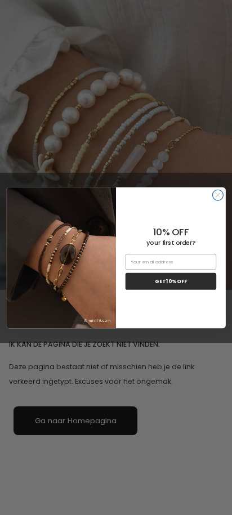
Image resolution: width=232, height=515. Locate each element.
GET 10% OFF (170, 281)
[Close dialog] (217, 195)
